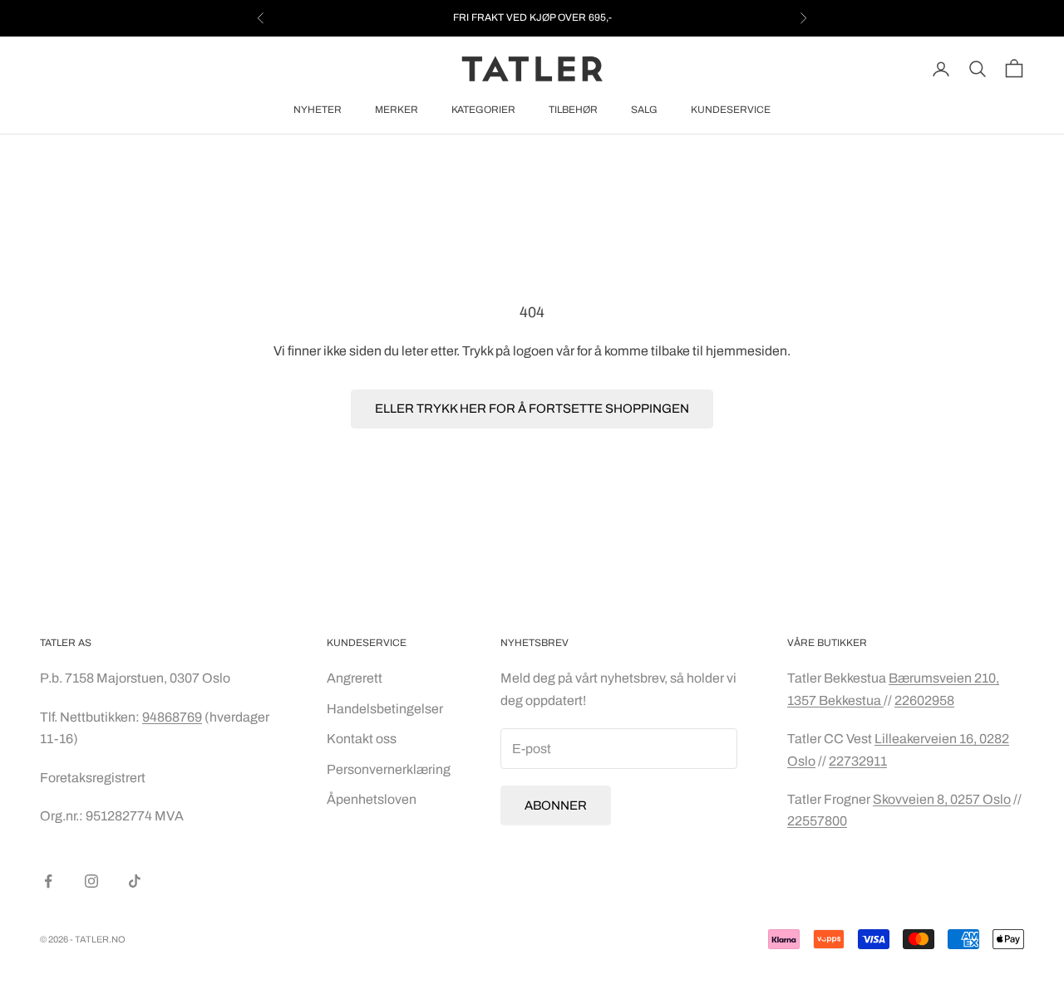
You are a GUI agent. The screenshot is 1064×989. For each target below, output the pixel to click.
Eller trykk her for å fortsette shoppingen (532, 408)
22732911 (858, 761)
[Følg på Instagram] (91, 881)
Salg (644, 109)
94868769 (172, 717)
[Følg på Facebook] (48, 881)
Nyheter (317, 109)
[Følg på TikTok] (134, 881)
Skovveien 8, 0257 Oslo (942, 799)
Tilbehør (573, 109)
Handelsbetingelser (385, 709)
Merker (396, 109)
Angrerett (354, 678)
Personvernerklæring (389, 769)
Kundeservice (731, 109)
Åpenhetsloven (371, 799)
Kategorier (483, 109)
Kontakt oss (362, 739)
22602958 (924, 700)
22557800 (817, 821)
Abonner (556, 805)
